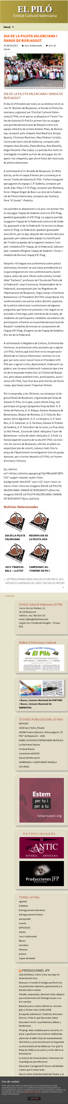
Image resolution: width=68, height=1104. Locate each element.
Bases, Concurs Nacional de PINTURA (41, 700)
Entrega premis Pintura (31, 914)
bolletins (23, 905)
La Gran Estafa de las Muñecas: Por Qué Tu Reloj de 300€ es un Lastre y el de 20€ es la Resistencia (41, 1050)
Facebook (36, 622)
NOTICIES (23, 723)
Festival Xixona (26, 749)
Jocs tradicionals (33, 45)
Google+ (46, 622)
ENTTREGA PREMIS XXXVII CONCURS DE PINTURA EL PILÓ (33, 579)
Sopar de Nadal (27, 958)
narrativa (23, 945)
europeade (25, 918)
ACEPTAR (34, 1098)
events (22, 923)
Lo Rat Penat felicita (29, 744)
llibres (22, 940)
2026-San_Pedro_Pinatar (32, 727)
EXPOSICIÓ (24, 927)
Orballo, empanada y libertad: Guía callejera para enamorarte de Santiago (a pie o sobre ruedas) (41, 998)
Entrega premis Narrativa (32, 910)
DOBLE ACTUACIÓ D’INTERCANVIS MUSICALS (41, 740)
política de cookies (32, 1092)
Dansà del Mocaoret (29, 757)
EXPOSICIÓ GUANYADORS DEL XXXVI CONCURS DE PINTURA (34, 585)
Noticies (23, 949)
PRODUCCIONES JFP (36, 970)
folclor (22, 932)
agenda (23, 901)
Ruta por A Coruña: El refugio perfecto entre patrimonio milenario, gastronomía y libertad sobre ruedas (41, 986)
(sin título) (24, 766)
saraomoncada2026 (29, 753)
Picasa (56, 622)
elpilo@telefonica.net (37, 619)
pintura (22, 953)
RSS (21, 626)
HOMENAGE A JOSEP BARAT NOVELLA (38, 762)
